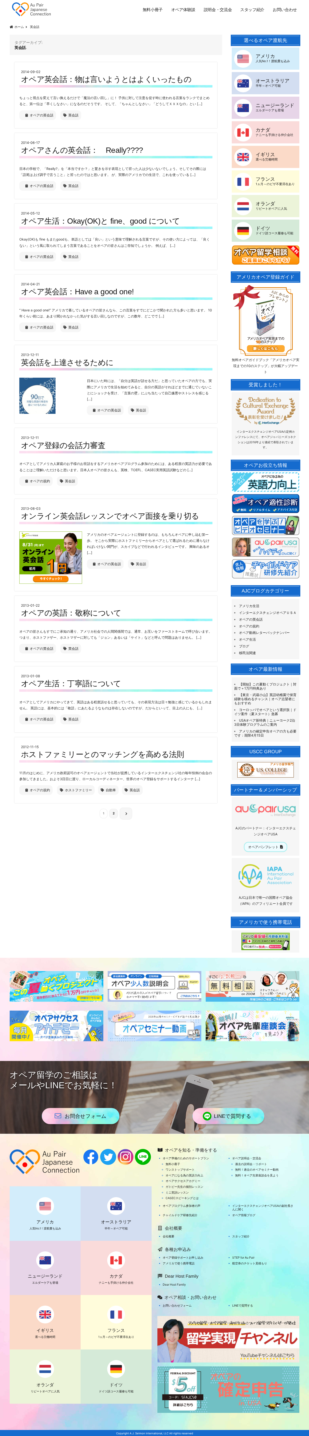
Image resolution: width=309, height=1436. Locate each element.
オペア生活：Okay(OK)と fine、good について (100, 221)
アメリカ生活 (249, 606)
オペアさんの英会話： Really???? (82, 150)
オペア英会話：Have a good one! (77, 291)
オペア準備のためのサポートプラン (186, 1158)
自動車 (111, 790)
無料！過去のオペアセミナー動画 (257, 1169)
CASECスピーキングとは (182, 1198)
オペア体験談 (183, 9)
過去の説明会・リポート (251, 1164)
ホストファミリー (78, 790)
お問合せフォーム (85, 1116)
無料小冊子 (153, 9)
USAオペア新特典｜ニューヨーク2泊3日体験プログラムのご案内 (264, 722)
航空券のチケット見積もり (249, 1263)
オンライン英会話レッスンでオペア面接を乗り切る (110, 516)
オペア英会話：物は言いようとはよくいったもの (106, 79)
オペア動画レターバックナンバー (264, 633)
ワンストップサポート (180, 1169)
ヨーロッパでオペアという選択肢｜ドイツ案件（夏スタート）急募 (265, 712)
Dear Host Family (174, 1284)
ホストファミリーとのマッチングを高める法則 (102, 754)
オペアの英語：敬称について (71, 613)
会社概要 (168, 1236)
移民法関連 (247, 653)
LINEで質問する (232, 1116)
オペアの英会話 (41, 115)
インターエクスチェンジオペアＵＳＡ (267, 613)
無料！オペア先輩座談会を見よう (257, 1175)
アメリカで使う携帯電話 (179, 1263)
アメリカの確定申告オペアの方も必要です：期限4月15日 (265, 733)
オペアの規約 (40, 481)
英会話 (73, 115)
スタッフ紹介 (252, 9)
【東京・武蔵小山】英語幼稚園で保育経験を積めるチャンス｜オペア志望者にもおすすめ (265, 699)
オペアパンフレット (263, 847)
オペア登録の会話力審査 (63, 445)
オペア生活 (247, 639)
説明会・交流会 (218, 9)
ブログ (244, 646)
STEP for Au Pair (243, 1257)
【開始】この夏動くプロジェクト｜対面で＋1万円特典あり (265, 686)
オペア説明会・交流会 (246, 1158)
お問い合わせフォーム (177, 1305)
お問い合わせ (285, 9)
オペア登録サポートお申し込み (183, 1257)
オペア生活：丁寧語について (71, 683)
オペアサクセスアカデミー (183, 1181)
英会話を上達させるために (67, 362)
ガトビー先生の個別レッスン (184, 1186)
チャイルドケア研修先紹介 (180, 1215)
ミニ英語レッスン (177, 1192)
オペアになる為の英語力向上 (184, 1175)
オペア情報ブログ (243, 1215)
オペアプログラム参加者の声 (181, 1206)
